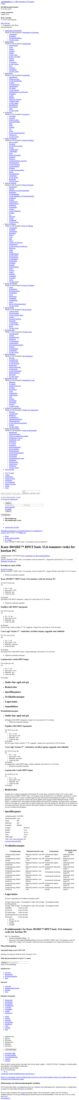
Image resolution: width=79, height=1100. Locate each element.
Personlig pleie (10, 330)
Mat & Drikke (9, 308)
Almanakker (13, 34)
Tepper (11, 218)
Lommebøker (13, 259)
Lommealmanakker (15, 38)
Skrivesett (12, 375)
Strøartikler (12, 402)
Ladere (11, 96)
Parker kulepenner (15, 367)
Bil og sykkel (13, 142)
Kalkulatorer (13, 289)
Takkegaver (13, 135)
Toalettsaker (13, 350)
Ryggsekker (13, 456)
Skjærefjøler (13, 207)
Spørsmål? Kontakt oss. (8, 561)
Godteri (11, 317)
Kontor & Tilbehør (11, 283)
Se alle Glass (13, 55)
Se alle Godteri (14, 324)
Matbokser (12, 205)
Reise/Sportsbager (15, 447)
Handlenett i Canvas (15, 438)
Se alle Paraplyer (14, 164)
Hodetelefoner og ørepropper (18, 92)
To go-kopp (13, 62)
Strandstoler (13, 176)
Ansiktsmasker (14, 334)
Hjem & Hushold (10, 183)
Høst (10, 123)
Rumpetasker (13, 455)
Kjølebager (12, 442)
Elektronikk (9, 73)
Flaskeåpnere (13, 202)
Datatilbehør (13, 77)
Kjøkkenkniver (14, 203)
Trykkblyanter (13, 362)
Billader (11, 97)
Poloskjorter (13, 261)
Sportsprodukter (14, 166)
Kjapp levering (14, 120)
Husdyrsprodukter (15, 155)
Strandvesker (13, 464)
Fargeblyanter (13, 360)
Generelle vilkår (10, 1053)
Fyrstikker (12, 384)
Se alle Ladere (13, 103)
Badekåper (12, 192)
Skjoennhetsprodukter (16, 345)
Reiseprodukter (14, 449)
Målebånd (12, 415)
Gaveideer (12, 116)
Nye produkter (34, 531)
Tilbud (7, 475)
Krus (10, 66)
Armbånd (12, 229)
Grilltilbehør (13, 151)
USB (10, 109)
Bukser (11, 235)
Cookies (7, 1059)
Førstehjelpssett (14, 337)
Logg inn (8, 503)
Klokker (11, 213)
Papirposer (12, 445)
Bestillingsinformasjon (12, 988)
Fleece (11, 241)
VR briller (12, 88)
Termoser (12, 68)
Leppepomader (14, 341)
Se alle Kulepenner (15, 371)
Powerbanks (9, 1022)
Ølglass (11, 53)
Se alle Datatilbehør (15, 81)
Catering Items (14, 311)
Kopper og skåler (14, 57)
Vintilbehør (12, 220)
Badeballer (12, 179)
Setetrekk (12, 144)
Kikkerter (12, 157)
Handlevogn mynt (15, 386)
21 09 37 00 (5, 533)
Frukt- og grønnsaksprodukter (18, 436)
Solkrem (12, 347)
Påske (11, 125)
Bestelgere (8, 480)
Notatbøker (12, 298)
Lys (10, 215)
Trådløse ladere (14, 101)
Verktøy (11, 425)
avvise (23, 1092)
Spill (10, 397)
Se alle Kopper (14, 64)
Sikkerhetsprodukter (15, 419)
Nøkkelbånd (13, 393)
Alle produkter (9, 469)
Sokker (11, 272)
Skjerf (11, 269)
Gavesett (12, 118)
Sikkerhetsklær (14, 267)
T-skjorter (12, 278)
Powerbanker (13, 107)
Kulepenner (13, 365)
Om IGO (8, 973)
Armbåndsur (13, 231)
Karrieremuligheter (11, 976)
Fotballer (12, 168)
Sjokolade (12, 321)
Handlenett (12, 460)
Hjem (7, 536)
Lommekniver (13, 417)
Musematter (13, 296)
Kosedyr (12, 404)
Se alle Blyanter (14, 363)
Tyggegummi (13, 322)
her (6, 1096)
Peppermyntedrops (15, 319)
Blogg (7, 486)
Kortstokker (13, 389)
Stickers (11, 399)
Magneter (12, 216)
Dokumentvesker (14, 434)
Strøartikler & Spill (11, 378)
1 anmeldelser (37, 556)
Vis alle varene (14, 40)
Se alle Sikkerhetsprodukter (18, 423)
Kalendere (12, 36)
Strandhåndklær (14, 174)
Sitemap (7, 1061)
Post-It (11, 302)
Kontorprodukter (14, 291)
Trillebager (12, 466)
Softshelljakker (14, 254)
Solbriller (12, 274)
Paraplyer (12, 159)
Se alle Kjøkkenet (15, 211)
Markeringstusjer (14, 373)
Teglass (11, 49)
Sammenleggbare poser (16, 458)
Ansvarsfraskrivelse (11, 1057)
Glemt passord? (10, 507)
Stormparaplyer (14, 163)
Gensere (7, 1028)
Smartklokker (13, 86)
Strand (11, 172)
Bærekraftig (9, 477)
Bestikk (11, 200)
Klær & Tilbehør (10, 224)
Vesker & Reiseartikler (12, 428)
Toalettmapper (13, 349)
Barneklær (12, 233)
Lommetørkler (13, 343)
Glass (11, 47)
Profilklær (12, 263)
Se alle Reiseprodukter (16, 453)
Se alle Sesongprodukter (17, 133)
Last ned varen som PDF (13, 841)
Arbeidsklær (13, 228)
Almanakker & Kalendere (13, 31)
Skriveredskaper (10, 354)
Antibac (11, 335)
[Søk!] (21, 494)
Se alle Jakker (13, 256)
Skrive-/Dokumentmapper (17, 304)
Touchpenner (13, 369)
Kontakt (7, 990)
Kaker (11, 326)
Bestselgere (26, 531)
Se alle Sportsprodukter (16, 170)
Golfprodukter (13, 150)
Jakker (11, 252)
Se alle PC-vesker (6, 569)
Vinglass (12, 51)
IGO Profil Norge (11, 1049)
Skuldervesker (13, 462)
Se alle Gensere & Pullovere (18, 246)
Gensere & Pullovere (16, 243)
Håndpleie (12, 339)
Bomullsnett (13, 432)
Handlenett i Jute (14, 440)
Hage (11, 153)
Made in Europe (10, 484)
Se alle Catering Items (16, 315)
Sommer (12, 127)
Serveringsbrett (14, 313)
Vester (11, 280)
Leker (11, 391)
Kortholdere (13, 293)
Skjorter (11, 270)
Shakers (11, 60)
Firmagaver (8, 112)
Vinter (11, 131)
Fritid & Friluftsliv (11, 138)
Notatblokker (13, 300)
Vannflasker (13, 70)
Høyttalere (12, 94)
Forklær (11, 189)
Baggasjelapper (14, 451)
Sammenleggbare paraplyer (18, 161)
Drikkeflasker (9, 42)
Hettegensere (13, 244)
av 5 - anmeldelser (13, 2)
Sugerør (11, 209)
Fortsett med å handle (12, 527)
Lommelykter (13, 414)
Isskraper (12, 412)
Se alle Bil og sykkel (15, 146)
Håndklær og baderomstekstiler (19, 190)
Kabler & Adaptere (15, 99)
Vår (10, 129)
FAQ (7, 488)
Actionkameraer (14, 84)
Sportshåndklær (14, 194)
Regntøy (12, 265)
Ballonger (12, 382)
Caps (10, 237)
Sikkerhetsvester (14, 421)
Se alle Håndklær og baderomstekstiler (21, 196)
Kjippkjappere (13, 257)
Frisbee (11, 148)
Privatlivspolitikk (10, 1055)
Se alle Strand (13, 177)
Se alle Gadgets (14, 90)
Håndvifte (12, 248)
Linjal (11, 295)
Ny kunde (8, 509)
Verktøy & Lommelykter (13, 408)
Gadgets (11, 83)
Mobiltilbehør (13, 105)
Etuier (11, 287)
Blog (6, 978)
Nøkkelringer (13, 395)
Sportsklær (12, 276)
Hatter (11, 250)
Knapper (12, 388)
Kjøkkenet (12, 198)
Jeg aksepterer (5, 1098)
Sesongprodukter (14, 122)
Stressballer (12, 401)
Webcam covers (14, 79)
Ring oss (23, 533)
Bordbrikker (13, 187)
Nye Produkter (10, 482)
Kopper (11, 58)
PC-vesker (12, 443)
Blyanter (12, 358)
